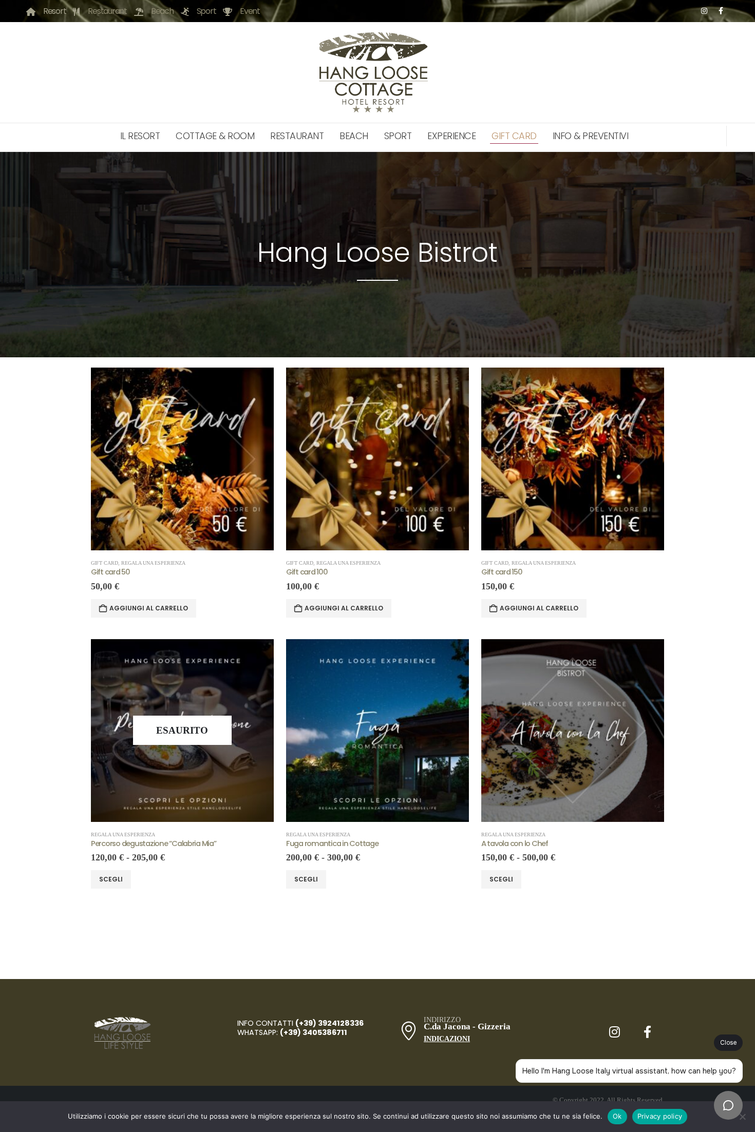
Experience (451, 135)
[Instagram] (704, 11)
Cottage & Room (215, 135)
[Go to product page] (182, 459)
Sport (398, 135)
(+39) (290, 1032)
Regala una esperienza (153, 563)
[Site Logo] (374, 72)
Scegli (111, 879)
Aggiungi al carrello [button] (148, 608)
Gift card (104, 563)
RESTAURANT (297, 135)
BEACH (353, 135)
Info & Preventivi (591, 135)
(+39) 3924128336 (330, 1023)
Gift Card (514, 135)
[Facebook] (720, 11)
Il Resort (140, 135)
